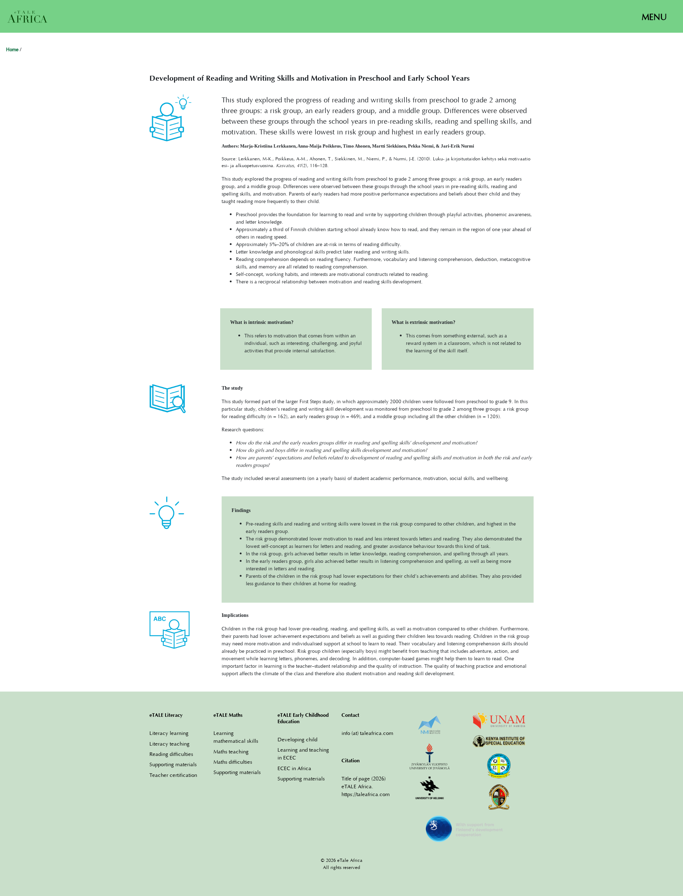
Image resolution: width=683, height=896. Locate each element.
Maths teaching (231, 751)
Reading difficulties (171, 753)
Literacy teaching (169, 743)
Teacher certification (173, 774)
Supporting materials (173, 764)
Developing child (297, 739)
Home (12, 50)
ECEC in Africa (294, 768)
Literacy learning (169, 732)
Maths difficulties (232, 761)
